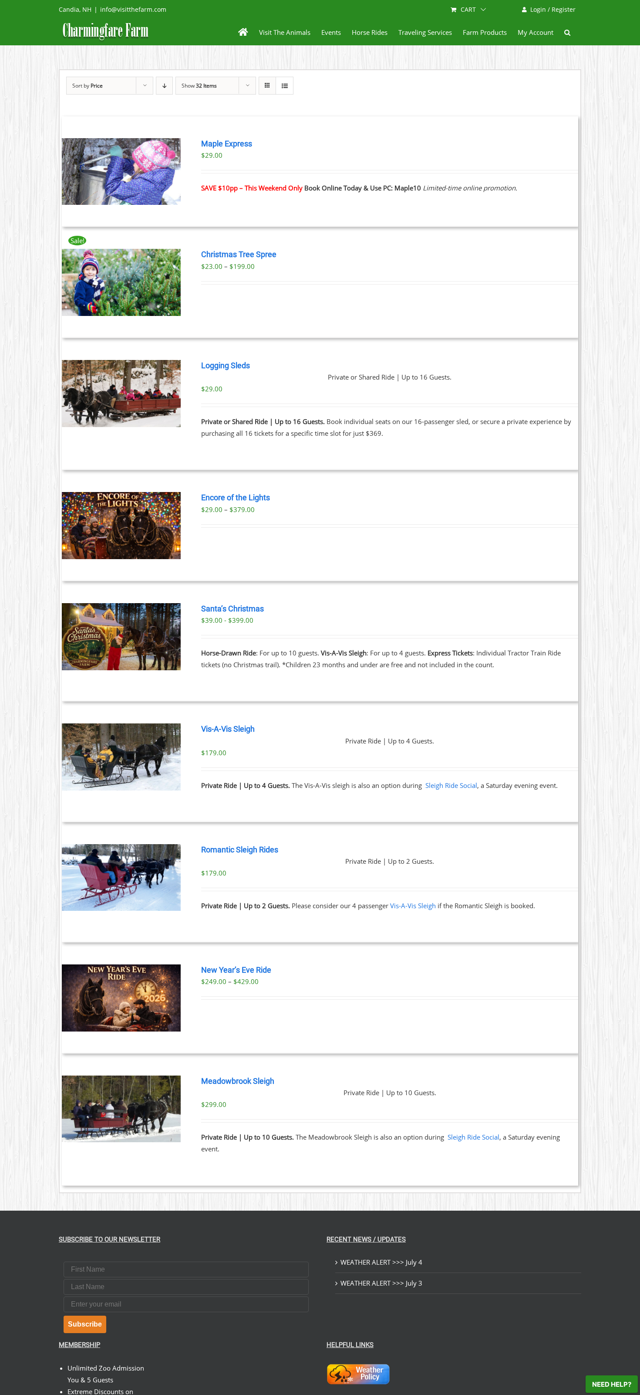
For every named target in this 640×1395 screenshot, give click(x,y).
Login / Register (553, 9)
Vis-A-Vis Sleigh (228, 729)
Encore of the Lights (235, 497)
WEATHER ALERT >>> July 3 (381, 1283)
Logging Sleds (225, 365)
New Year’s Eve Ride (236, 970)
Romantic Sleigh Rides (239, 849)
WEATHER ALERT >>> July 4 (381, 1262)
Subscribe (85, 1324)
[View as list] (284, 85)
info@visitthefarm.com (133, 9)
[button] (567, 32)
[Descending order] (164, 86)
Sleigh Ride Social (451, 785)
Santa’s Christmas (232, 608)
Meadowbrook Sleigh (237, 1081)
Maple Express (226, 143)
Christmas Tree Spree (238, 254)
